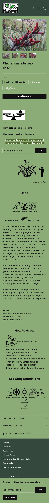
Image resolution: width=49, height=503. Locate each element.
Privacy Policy (9, 455)
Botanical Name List (13, 419)
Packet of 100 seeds (14, 82)
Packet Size (9, 77)
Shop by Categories (12, 477)
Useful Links (8, 463)
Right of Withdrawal (12, 467)
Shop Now (10, 497)
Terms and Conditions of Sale (16, 459)
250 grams (9, 88)
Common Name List (12, 426)
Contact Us (8, 451)
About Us (7, 447)
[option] (24, 35)
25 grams (35, 82)
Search (6, 443)
